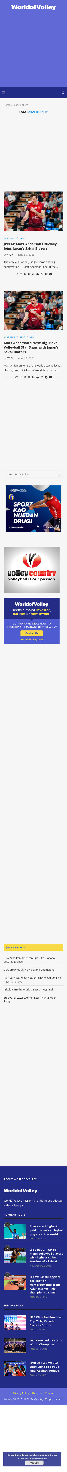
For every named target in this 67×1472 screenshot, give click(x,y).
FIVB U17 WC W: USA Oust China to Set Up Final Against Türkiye (44, 1366)
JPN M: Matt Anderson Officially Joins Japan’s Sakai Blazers (30, 246)
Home (7, 104)
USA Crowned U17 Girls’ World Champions (29, 969)
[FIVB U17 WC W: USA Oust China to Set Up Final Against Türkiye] (15, 1368)
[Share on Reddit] (37, 274)
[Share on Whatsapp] (42, 274)
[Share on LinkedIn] (33, 274)
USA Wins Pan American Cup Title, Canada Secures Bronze (46, 1321)
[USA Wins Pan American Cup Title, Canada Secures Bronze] (15, 1322)
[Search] (63, 92)
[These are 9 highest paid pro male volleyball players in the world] (15, 1231)
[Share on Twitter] (25, 274)
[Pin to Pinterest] (29, 274)
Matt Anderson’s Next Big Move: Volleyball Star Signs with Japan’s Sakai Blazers (31, 347)
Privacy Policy (21, 1393)
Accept (34, 1462)
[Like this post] (16, 274)
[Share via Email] (50, 274)
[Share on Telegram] (46, 274)
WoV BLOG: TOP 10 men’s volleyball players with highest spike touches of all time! (46, 1255)
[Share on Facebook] (21, 274)
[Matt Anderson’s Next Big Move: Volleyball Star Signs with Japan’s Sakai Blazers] (33, 310)
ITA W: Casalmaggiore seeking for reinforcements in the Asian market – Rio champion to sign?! (45, 1284)
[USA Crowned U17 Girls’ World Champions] (15, 1345)
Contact (50, 1393)
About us (37, 1393)
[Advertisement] (33, 49)
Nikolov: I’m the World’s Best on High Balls (29, 989)
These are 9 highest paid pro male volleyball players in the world (46, 1230)
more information (38, 1458)
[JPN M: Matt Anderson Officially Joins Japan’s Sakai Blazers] (33, 211)
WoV (10, 254)
